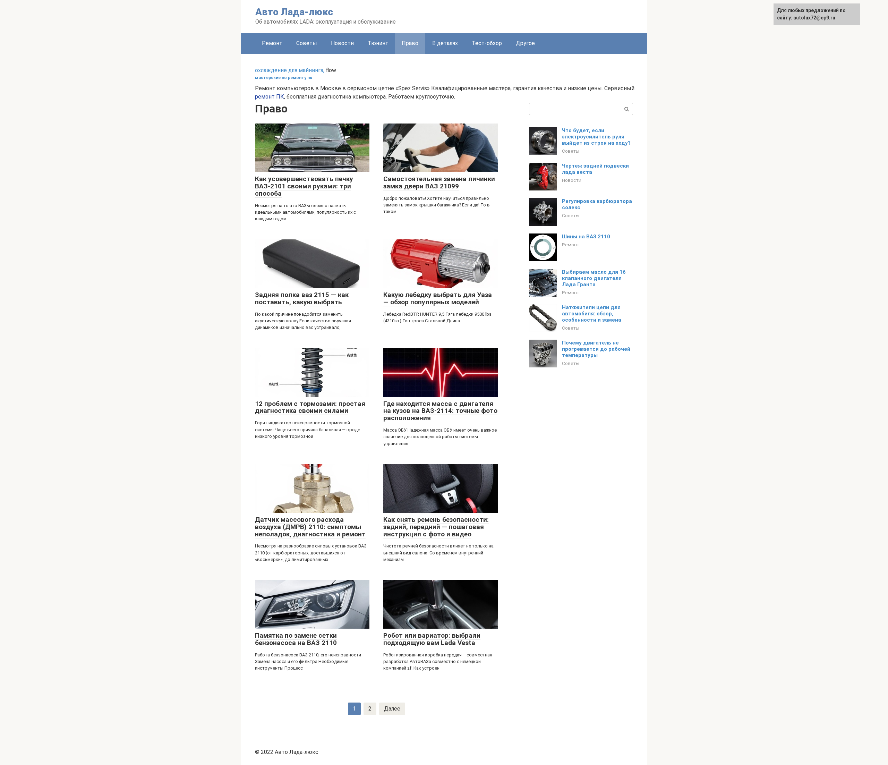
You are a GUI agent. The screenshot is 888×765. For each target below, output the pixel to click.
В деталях (445, 43)
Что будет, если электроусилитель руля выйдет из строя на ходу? (596, 136)
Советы (306, 43)
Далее (392, 708)
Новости (342, 43)
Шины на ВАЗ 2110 (586, 236)
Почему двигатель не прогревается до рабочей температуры (596, 349)
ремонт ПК (269, 96)
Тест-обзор (487, 43)
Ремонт (272, 43)
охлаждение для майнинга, (289, 70)
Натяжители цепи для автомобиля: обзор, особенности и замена (591, 313)
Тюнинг (378, 43)
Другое (525, 43)
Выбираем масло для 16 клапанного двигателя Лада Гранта (594, 278)
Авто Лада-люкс (294, 12)
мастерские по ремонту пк (283, 77)
